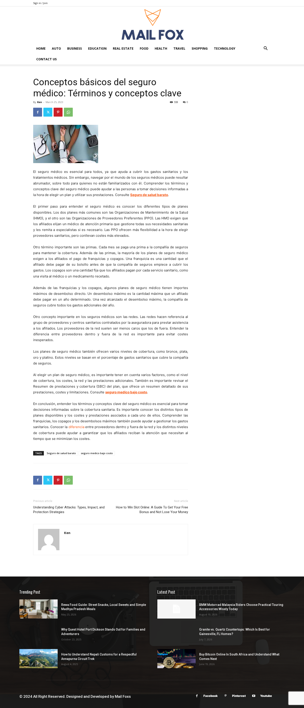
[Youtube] (253, 696)
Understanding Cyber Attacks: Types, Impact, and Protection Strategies (69, 509)
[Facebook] (37, 112)
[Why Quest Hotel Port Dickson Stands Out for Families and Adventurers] (38, 633)
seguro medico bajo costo (97, 453)
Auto (56, 48)
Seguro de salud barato (61, 453)
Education (97, 48)
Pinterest (239, 696)
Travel (179, 48)
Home (41, 48)
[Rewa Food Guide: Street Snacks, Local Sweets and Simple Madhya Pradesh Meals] (38, 609)
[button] (265, 49)
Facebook (210, 696)
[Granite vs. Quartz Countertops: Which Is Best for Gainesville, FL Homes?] (176, 633)
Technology (224, 48)
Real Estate (123, 48)
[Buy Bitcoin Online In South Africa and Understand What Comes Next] (176, 658)
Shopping (200, 48)
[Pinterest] (58, 112)
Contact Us (46, 59)
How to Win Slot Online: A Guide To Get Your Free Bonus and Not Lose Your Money (152, 509)
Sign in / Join (40, 3)
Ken (39, 102)
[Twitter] (47, 112)
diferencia (76, 427)
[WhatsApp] (68, 112)
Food (144, 48)
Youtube (266, 696)
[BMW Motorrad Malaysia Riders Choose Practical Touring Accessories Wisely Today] (176, 609)
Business (74, 48)
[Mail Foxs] (152, 24)
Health (161, 48)
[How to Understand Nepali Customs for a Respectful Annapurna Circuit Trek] (38, 658)
